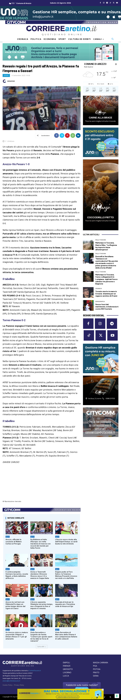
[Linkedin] (78, 135)
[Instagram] (103, 2)
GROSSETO (68, 669)
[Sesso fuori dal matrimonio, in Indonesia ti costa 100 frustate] (88, 305)
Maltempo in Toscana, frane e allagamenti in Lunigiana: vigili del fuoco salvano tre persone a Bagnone (106, 279)
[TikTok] (110, 2)
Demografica (100, 301)
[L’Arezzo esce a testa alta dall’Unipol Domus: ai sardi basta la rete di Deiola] (66, 527)
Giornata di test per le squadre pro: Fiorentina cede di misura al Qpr (65, 604)
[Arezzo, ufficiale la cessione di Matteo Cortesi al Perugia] (17, 527)
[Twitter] (113, 2)
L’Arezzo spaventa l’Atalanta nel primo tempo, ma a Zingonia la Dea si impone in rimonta (41, 605)
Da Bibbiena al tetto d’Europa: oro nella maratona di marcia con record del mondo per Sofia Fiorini (40, 543)
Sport (6, 75)
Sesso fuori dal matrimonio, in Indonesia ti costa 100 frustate (106, 306)
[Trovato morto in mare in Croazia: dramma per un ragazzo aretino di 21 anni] (88, 292)
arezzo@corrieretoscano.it (11, 681)
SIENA (95, 675)
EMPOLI (66, 662)
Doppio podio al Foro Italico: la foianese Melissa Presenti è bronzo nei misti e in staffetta (66, 575)
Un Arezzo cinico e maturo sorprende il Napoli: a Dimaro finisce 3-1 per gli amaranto (17, 635)
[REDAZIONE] (5, 81)
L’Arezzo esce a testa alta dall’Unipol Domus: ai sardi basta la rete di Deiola (66, 541)
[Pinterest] (67, 135)
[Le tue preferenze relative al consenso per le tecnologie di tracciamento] (117, 696)
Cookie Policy (7, 685)
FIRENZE (66, 666)
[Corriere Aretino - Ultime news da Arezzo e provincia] (62, 31)
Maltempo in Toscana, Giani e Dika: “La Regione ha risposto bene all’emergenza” (106, 246)
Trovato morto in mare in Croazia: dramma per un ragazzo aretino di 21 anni (106, 293)
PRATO (96, 672)
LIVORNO (67, 672)
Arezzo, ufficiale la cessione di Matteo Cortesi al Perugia (14, 541)
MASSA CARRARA (100, 662)
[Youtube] (117, 2)
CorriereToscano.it (35, 670)
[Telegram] (107, 2)
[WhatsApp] (72, 135)
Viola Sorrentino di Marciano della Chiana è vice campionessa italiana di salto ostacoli (66, 635)
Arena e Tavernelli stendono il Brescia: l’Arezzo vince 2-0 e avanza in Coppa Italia (39, 575)
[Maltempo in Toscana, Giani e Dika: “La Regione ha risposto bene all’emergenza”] (88, 244)
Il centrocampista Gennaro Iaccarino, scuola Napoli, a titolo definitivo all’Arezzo (17, 575)
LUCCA (66, 675)
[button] (112, 39)
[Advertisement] (42, 483)
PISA (95, 666)
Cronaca (98, 288)
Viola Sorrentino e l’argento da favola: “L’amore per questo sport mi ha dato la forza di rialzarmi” (41, 636)
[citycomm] (60, 699)
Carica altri (40, 647)
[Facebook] (100, 2)
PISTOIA (96, 669)
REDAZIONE (11, 81)
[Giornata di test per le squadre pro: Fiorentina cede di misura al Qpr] (66, 590)
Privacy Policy (19, 685)
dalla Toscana (100, 240)
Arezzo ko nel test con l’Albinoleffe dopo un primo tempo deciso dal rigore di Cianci (15, 605)
